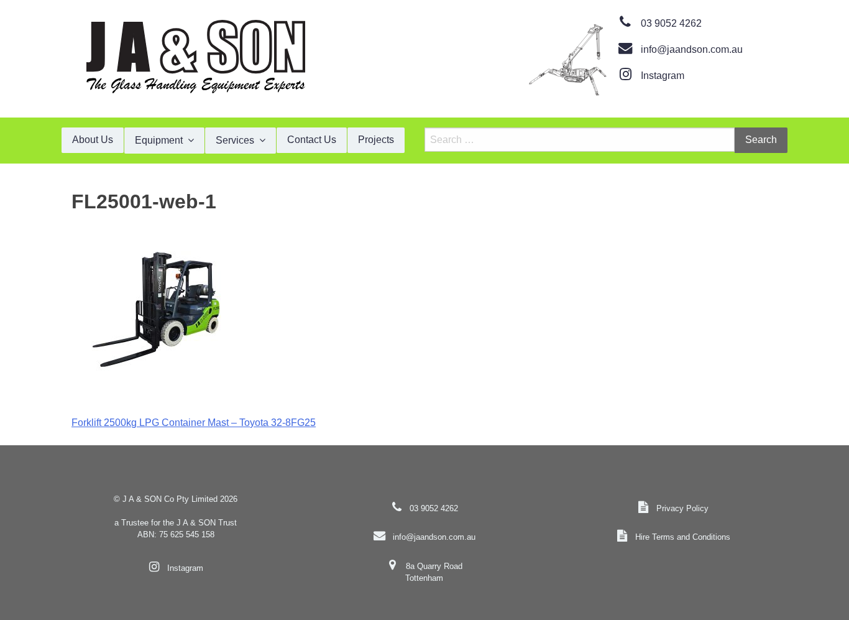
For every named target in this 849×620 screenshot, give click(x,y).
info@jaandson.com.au (692, 49)
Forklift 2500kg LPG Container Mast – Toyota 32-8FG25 (193, 422)
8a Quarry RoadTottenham (433, 572)
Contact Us (311, 139)
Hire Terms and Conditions (682, 537)
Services (235, 140)
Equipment (159, 140)
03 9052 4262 (671, 23)
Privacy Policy (682, 508)
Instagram (662, 75)
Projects (376, 139)
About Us (92, 139)
